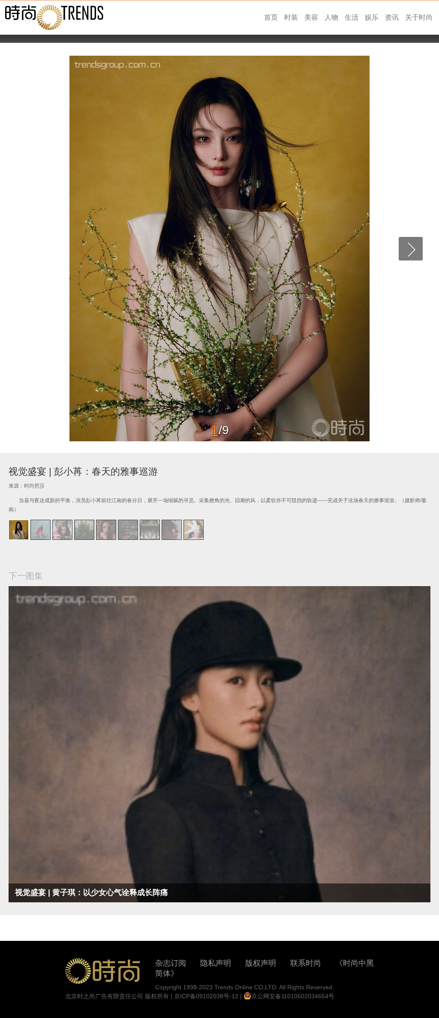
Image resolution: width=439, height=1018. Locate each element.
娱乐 (372, 17)
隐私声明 (215, 963)
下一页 (411, 248)
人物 (331, 17)
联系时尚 (305, 963)
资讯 (392, 17)
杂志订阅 (170, 963)
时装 (291, 17)
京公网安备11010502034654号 (292, 996)
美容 (311, 17)
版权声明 (260, 963)
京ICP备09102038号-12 (206, 996)
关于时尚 (419, 17)
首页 (271, 17)
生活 (351, 17)
